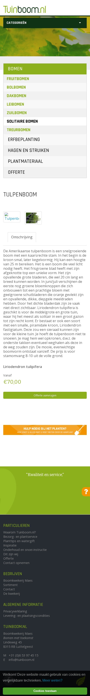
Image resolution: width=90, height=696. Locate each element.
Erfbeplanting (24, 139)
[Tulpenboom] (11, 216)
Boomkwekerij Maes (18, 580)
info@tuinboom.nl (21, 660)
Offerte (16, 172)
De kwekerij (11, 593)
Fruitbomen (18, 79)
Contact (9, 589)
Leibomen (15, 104)
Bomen (15, 69)
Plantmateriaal (25, 161)
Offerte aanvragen (45, 395)
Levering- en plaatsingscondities (26, 616)
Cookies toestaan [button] (45, 691)
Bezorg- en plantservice (20, 536)
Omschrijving (22, 237)
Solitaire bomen (22, 121)
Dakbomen (16, 96)
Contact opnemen (16, 563)
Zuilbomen (17, 113)
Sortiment (10, 585)
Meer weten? (52, 680)
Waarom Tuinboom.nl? (19, 532)
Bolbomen (16, 87)
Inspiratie (10, 545)
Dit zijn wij (10, 554)
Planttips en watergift (19, 541)
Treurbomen (18, 130)
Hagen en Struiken (28, 150)
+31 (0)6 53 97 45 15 (23, 655)
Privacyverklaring (15, 611)
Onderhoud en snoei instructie (25, 550)
